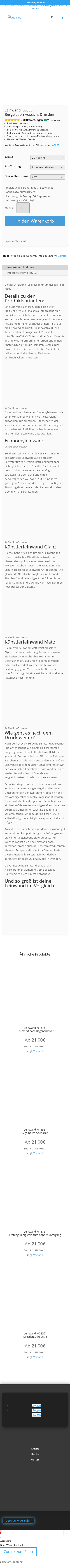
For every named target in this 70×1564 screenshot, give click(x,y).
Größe (9, 156)
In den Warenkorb (35, 221)
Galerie (62, 255)
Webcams (35, 1460)
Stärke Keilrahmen (17, 176)
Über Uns (35, 1454)
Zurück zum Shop (18, 1551)
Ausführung (13, 166)
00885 (55, 145)
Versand (38, 1051)
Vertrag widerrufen (18, 1521)
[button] (32, 120)
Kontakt (35, 1449)
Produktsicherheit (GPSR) (22, 272)
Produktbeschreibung (20, 267)
